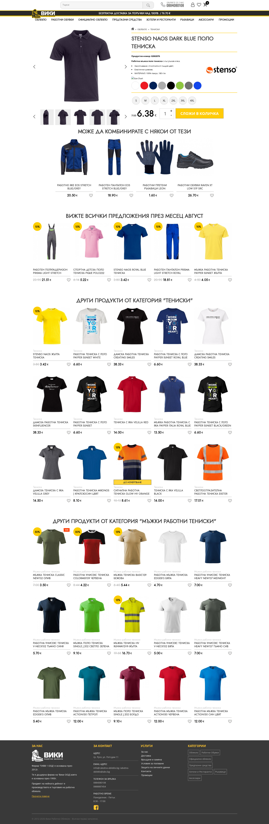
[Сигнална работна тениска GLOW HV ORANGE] (132, 462)
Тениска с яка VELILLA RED (131, 422)
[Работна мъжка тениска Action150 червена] (172, 683)
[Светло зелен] (180, 88)
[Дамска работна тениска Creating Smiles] (132, 326)
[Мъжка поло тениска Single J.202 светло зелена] (92, 614)
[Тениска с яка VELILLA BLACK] (172, 462)
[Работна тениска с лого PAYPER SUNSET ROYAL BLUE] (172, 326)
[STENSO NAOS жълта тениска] (51, 326)
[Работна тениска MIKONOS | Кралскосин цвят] (92, 462)
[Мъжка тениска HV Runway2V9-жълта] (132, 614)
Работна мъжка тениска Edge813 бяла (171, 576)
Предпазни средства (127, 20)
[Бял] (135, 88)
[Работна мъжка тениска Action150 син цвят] (213, 683)
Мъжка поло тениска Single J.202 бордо (128, 712)
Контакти (146, 771)
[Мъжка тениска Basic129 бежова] (132, 546)
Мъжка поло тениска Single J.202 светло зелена (91, 644)
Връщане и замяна (151, 759)
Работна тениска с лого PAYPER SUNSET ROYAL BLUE (171, 355)
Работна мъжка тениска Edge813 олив (50, 712)
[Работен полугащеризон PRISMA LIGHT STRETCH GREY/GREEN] (51, 241)
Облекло (41, 20)
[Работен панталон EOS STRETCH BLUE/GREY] (114, 157)
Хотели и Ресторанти (161, 20)
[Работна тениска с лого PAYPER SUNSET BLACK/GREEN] (213, 394)
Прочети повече (41, 796)
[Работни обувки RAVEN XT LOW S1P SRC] (195, 157)
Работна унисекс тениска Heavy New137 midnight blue (212, 578)
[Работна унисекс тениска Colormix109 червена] (92, 546)
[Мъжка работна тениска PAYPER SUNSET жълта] (213, 241)
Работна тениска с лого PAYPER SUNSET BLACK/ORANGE (90, 426)
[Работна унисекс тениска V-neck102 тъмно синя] (51, 614)
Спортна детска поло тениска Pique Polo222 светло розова (88, 273)
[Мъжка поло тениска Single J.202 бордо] (132, 683)
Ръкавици (187, 20)
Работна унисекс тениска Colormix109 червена (91, 576)
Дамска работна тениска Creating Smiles (131, 355)
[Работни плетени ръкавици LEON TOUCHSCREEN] (154, 157)
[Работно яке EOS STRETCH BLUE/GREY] (74, 157)
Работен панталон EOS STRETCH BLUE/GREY (114, 186)
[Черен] (171, 88)
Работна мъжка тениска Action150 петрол (90, 712)
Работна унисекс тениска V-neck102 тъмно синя (51, 644)
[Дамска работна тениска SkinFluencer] (51, 394)
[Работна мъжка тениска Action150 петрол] (92, 683)
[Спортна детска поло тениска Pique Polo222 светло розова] (92, 241)
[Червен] (144, 88)
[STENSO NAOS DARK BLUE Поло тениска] (80, 117)
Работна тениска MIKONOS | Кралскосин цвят (91, 492)
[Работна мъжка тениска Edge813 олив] (51, 683)
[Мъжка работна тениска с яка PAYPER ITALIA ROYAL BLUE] (172, 394)
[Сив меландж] (162, 88)
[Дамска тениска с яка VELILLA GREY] (51, 462)
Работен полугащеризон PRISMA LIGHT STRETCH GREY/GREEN (50, 273)
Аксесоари (206, 20)
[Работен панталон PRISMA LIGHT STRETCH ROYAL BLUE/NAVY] (172, 241)
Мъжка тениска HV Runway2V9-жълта (126, 644)
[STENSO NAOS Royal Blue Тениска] (132, 241)
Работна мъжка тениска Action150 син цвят (211, 712)
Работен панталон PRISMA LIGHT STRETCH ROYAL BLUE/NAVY (171, 273)
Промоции (226, 20)
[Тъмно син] (153, 88)
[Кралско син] (197, 88)
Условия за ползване (152, 763)
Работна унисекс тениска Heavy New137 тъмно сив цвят (212, 646)
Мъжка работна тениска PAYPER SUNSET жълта (211, 271)
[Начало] (132, 29)
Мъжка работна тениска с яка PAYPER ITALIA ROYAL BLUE (172, 424)
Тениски (155, 29)
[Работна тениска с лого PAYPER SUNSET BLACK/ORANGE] (92, 394)
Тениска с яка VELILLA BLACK (168, 492)
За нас (144, 751)
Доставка (146, 755)
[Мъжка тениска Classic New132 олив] (51, 546)
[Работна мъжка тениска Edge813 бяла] (172, 546)
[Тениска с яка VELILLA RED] (132, 394)
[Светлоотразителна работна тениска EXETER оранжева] (213, 462)
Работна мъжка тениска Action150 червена (171, 712)
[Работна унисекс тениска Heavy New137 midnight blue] (213, 546)
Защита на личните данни (155, 767)
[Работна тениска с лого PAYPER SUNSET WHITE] (92, 326)
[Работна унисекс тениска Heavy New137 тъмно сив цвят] (213, 614)
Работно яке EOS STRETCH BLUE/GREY (74, 186)
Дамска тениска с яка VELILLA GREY (48, 492)
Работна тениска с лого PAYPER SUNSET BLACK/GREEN (212, 424)
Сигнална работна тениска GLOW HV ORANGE (131, 492)
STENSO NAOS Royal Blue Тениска (130, 271)
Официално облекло (93, 20)
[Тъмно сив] (189, 88)
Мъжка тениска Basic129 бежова (130, 576)
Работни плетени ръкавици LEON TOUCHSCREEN (155, 188)
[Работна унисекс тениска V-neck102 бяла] (172, 614)
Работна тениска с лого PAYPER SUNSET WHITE (90, 355)
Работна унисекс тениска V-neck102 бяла (172, 644)
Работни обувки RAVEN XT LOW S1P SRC (195, 186)
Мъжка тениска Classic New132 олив (49, 576)
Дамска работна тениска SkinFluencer (50, 424)
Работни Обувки (62, 20)
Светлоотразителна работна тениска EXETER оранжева (210, 494)
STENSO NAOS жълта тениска (46, 355)
